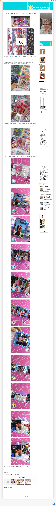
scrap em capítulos (42, 171)
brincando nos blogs (42, 114)
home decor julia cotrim (43, 141)
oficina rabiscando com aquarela (44, 160)
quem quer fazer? (42, 167)
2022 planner (41, 102)
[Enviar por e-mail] (15, 474)
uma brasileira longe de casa (43, 175)
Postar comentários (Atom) (9, 492)
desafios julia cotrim (42, 129)
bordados (41, 113)
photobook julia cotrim (43, 164)
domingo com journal (42, 134)
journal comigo (42, 144)
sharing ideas (41, 173)
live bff (41, 150)
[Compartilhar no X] (16, 474)
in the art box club (42, 143)
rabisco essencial (42, 168)
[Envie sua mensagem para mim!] (54, 504)
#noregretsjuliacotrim (42, 94)
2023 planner (41, 103)
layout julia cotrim (42, 149)
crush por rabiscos (42, 125)
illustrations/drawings (42, 142)
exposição (41, 136)
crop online (41, 124)
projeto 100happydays (42, 166)
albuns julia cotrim (42, 107)
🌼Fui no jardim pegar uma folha (47, 207)
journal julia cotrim (42, 145)
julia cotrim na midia (42, 147)
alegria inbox (41, 108)
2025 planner (41, 104)
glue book (41, 137)
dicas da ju (41, 133)
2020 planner (41, 100)
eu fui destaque (42, 135)
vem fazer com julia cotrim (43, 176)
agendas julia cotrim (42, 106)
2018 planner (41, 98)
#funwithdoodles (42, 93)
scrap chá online (42, 170)
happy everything (42, 138)
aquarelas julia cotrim (42, 109)
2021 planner (41, 101)
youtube (41, 180)
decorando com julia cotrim (43, 127)
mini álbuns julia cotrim (43, 158)
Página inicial (20, 490)
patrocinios (41, 162)
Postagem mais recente (7, 490)
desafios (41, 128)
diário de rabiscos (42, 132)
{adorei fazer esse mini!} (46, 202)
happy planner (41, 139)
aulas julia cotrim (42, 111)
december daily (42, 126)
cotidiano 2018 (42, 123)
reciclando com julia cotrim (43, 169)
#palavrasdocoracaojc (42, 95)
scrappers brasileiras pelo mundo (44, 172)
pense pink (41, 163)
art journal (41, 110)
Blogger (30, 496)
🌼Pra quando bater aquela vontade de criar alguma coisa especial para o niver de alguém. (47, 197)
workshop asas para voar (43, 179)
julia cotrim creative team (17, 475)
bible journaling (42, 112)
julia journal (41, 148)
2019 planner (41, 99)
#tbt (40, 97)
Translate (45, 184)
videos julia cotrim (42, 178)
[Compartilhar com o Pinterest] (18, 474)
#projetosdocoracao (42, 96)
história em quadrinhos (43, 140)
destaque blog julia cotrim (43, 130)
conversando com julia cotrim (43, 122)
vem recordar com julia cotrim (43, 177)
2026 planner (41, 105)
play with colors (42, 165)
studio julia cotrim (42, 174)
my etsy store (41, 159)
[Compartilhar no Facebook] (17, 474)
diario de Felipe (42, 131)
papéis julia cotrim (42, 161)
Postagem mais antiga (34, 490)
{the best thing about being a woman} (47, 188)
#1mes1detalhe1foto (42, 92)
